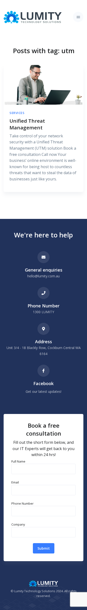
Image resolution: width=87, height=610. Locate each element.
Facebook (43, 383)
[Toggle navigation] (78, 17)
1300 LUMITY (43, 312)
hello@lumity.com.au (43, 276)
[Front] (33, 17)
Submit (43, 548)
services (16, 113)
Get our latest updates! (43, 391)
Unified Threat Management (27, 124)
